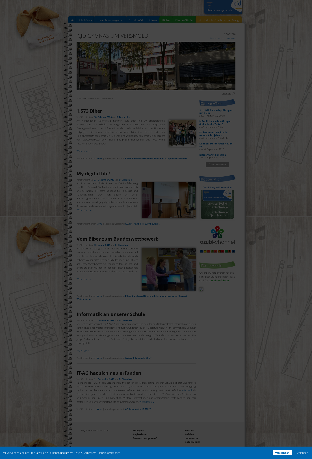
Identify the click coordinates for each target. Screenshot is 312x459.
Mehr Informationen (109, 452)
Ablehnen (302, 452)
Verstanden (282, 452)
